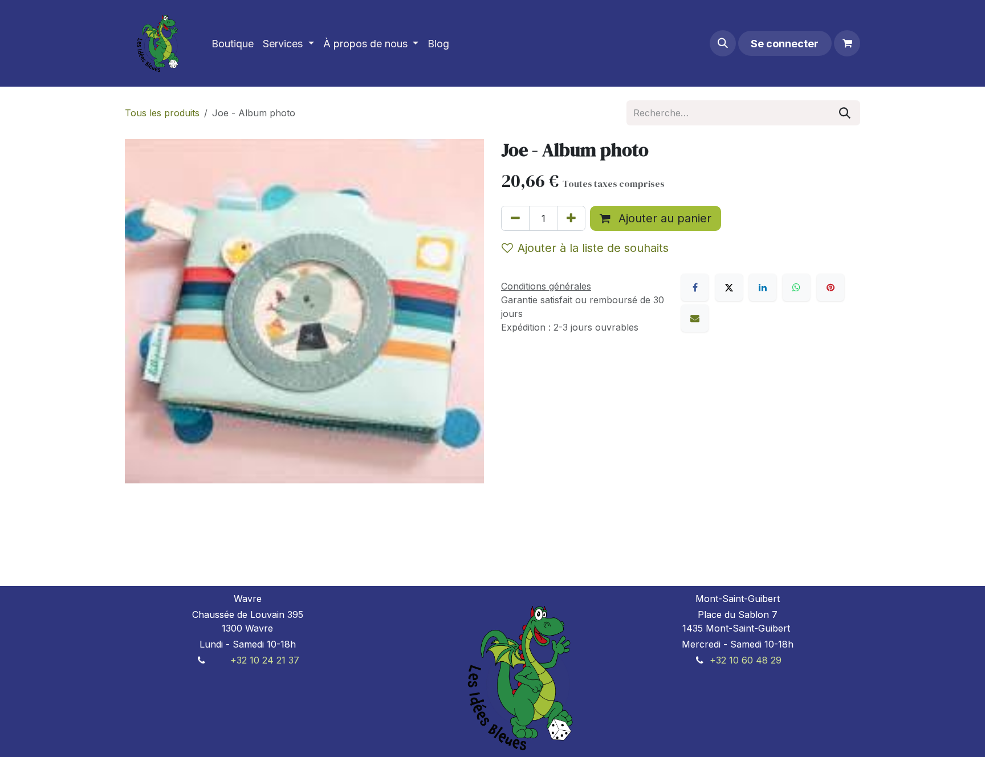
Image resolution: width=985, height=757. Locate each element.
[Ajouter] (571, 218)
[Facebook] (695, 287)
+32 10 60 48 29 (746, 660)
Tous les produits (162, 113)
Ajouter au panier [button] (663, 218)
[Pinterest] (830, 287)
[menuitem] (232, 43)
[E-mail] (695, 318)
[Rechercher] (844, 112)
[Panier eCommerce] (847, 43)
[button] (723, 43)
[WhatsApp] (796, 287)
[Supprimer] (515, 218)
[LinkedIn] (762, 287)
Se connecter (785, 44)
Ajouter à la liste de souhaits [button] (593, 248)
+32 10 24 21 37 (264, 660)
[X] (729, 287)
